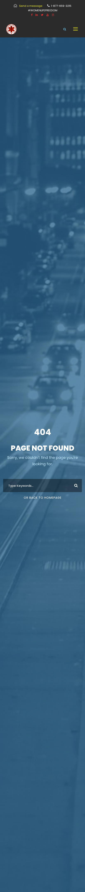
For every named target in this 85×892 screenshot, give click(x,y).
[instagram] (53, 15)
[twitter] (42, 15)
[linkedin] (36, 15)
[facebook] (31, 15)
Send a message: (31, 6)
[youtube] (47, 15)
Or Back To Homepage (42, 498)
